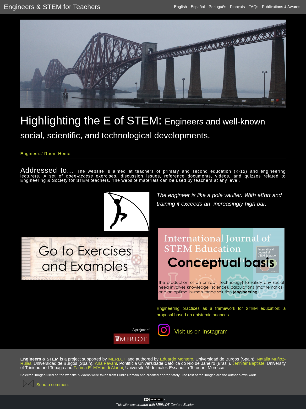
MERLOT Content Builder (175, 404)
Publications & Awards (281, 7)
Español (198, 7)
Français (237, 7)
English (180, 7)
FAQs (253, 7)
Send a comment (52, 384)
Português (217, 7)
